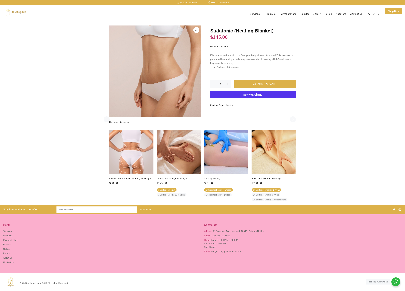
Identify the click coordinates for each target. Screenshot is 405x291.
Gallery (6, 249)
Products (7, 235)
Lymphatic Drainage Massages (172, 178)
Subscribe (146, 210)
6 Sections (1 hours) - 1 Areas (218, 190)
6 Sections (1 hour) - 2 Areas (218, 195)
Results (7, 244)
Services (7, 231)
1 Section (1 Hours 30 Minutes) (171, 195)
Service (229, 105)
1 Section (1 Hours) (166, 190)
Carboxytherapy (212, 178)
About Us (7, 257)
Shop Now (393, 11)
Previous (107, 119)
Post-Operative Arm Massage (266, 178)
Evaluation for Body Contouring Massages (130, 178)
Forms (6, 253)
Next (293, 119)
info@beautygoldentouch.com (226, 251)
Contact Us (8, 262)
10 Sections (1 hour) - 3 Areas (266, 195)
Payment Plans (10, 240)
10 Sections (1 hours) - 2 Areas (266, 190)
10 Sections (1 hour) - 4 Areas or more (269, 200)
